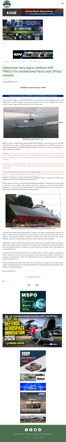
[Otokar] (33, 377)
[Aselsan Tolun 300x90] (33, 386)
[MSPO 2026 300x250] (33, 301)
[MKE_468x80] (23, 36)
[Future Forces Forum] (23, 29)
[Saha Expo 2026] (23, 23)
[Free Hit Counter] (6, 281)
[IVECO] (33, 54)
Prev (29, 285)
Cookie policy (26, 437)
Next (36, 285)
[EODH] (33, 361)
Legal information (38, 437)
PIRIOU (20, 102)
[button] (62, 3)
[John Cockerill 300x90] (33, 419)
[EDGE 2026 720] (33, 12)
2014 (16, 82)
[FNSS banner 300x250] (33, 403)
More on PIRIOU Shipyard (9, 271)
